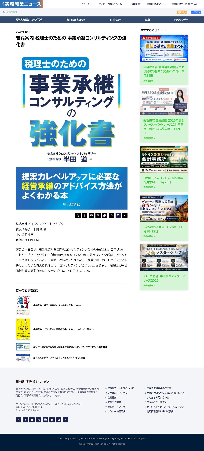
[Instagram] (98, 215)
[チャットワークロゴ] (111, 215)
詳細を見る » (149, 81)
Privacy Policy (114, 438)
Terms (127, 438)
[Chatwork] (52, 419)
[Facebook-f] (84, 215)
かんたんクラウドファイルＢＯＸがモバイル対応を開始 (59, 357)
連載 (147, 20)
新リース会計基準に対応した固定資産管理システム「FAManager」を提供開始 (70, 346)
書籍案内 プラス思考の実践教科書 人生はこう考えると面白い (63, 329)
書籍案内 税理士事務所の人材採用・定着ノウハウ (57, 305)
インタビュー (115, 20)
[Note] (124, 215)
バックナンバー (181, 20)
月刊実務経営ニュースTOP (29, 20)
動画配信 (135, 4)
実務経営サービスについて (185, 4)
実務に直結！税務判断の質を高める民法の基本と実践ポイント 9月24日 (163, 71)
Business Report (75, 20)
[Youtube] (91, 215)
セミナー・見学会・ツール (110, 4)
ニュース (85, 4)
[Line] (118, 215)
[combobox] (51, 12)
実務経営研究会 (154, 4)
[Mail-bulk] (104, 215)
